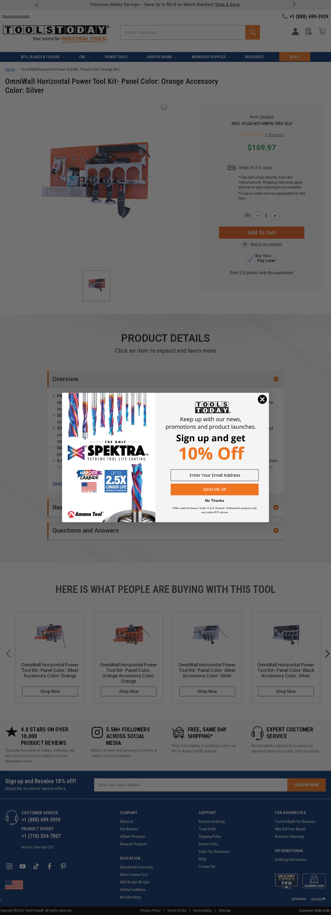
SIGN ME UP (214, 489)
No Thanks (214, 500)
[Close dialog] (262, 399)
